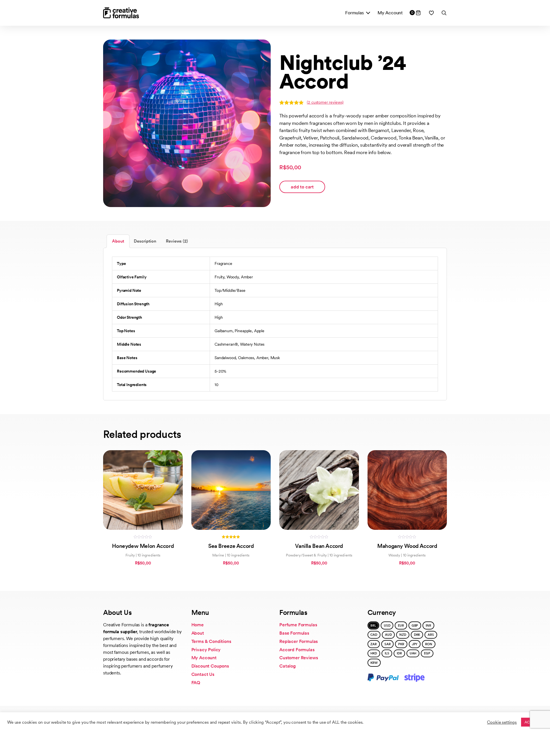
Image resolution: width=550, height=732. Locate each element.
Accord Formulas (297, 649)
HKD (373, 653)
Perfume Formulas (298, 624)
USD (387, 625)
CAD (373, 635)
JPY (415, 644)
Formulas (354, 12)
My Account (390, 12)
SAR (387, 644)
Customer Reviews (298, 657)
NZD (402, 635)
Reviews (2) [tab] (177, 241)
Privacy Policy (206, 649)
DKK (417, 635)
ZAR (373, 644)
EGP (427, 653)
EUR (401, 625)
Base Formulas (294, 633)
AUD (388, 635)
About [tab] (118, 241)
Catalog (287, 666)
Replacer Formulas (298, 641)
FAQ (196, 682)
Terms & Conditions (211, 641)
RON (428, 644)
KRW (374, 663)
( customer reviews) (325, 102)
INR (428, 625)
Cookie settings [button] (502, 722)
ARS (431, 635)
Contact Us (202, 674)
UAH (413, 653)
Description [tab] (145, 241)
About (197, 633)
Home (197, 624)
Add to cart (302, 187)
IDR (399, 653)
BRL (373, 625)
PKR (401, 644)
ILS (387, 653)
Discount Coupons (210, 666)
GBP (415, 625)
